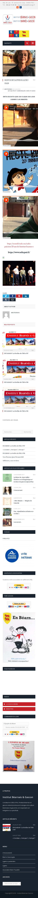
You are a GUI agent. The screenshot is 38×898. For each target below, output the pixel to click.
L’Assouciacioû (7, 853)
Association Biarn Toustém (11, 870)
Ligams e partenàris (9, 861)
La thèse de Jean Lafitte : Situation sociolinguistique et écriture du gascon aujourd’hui (23, 479)
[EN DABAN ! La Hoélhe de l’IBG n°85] (19, 398)
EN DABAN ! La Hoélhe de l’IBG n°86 (16, 382)
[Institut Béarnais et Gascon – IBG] (19, 19)
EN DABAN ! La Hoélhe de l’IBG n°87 (16, 353)
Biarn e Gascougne (9, 857)
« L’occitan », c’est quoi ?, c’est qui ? (13, 450)
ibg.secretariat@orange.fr (26, 5)
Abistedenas (8, 89)
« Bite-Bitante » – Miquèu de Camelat (23, 502)
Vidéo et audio (30, 91)
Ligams (5, 866)
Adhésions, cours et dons (11, 461)
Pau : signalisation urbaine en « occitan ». (24, 512)
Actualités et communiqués (17, 91)
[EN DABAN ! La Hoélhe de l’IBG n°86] (19, 369)
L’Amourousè (18, 490)
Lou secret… (17, 522)
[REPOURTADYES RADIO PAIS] (19, 63)
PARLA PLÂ (6, 538)
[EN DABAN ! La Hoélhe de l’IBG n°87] (19, 340)
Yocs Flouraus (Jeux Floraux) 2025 (13, 457)
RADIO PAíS (9, 709)
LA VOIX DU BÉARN (12, 704)
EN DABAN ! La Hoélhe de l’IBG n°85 (16, 411)
